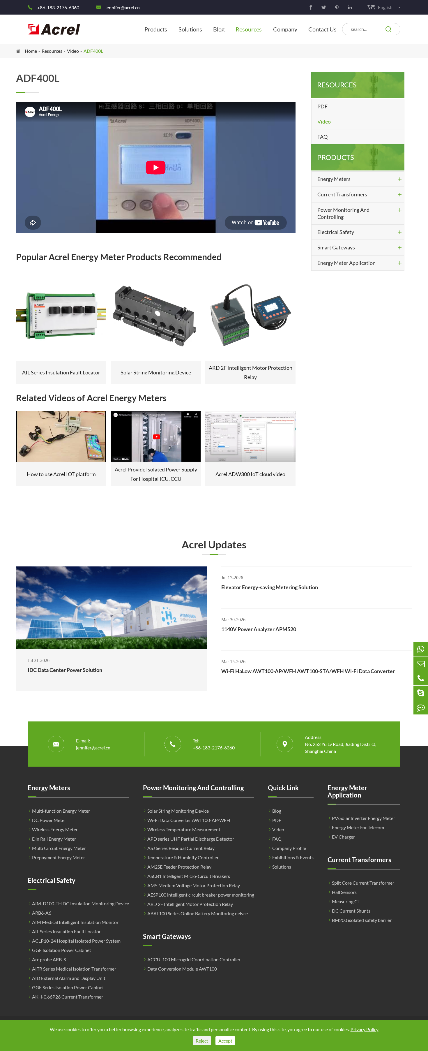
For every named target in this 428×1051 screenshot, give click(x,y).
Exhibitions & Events (293, 857)
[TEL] (420, 678)
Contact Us (322, 29)
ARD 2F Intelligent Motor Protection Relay (190, 904)
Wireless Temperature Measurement (183, 829)
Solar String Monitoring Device (178, 811)
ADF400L (93, 51)
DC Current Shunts (351, 910)
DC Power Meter (49, 820)
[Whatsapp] (420, 649)
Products (155, 29)
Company (285, 29)
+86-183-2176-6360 (58, 7)
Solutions (190, 29)
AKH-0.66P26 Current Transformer (67, 996)
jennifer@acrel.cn (122, 7)
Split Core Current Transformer (363, 882)
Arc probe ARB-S (49, 959)
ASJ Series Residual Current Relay (181, 848)
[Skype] (420, 693)
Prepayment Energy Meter (58, 857)
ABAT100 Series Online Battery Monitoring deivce (197, 913)
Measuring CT (346, 901)
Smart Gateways (336, 247)
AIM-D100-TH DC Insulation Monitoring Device (80, 903)
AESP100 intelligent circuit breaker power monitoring (200, 894)
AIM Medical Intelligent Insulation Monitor (75, 922)
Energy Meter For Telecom (358, 827)
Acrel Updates (214, 544)
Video (73, 51)
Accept (225, 1040)
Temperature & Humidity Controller (183, 857)
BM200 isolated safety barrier (362, 920)
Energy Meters (334, 179)
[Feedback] (420, 707)
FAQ (322, 136)
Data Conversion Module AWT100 (182, 968)
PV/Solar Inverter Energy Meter (363, 818)
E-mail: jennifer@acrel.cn (93, 744)
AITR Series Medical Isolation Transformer (74, 968)
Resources (249, 29)
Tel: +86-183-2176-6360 (214, 744)
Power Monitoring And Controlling (343, 213)
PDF (322, 106)
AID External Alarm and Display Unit (68, 978)
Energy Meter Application (346, 263)
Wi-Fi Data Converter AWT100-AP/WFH (188, 820)
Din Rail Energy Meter (54, 838)
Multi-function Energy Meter (61, 811)
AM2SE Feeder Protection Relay (179, 866)
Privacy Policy (365, 1029)
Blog (218, 29)
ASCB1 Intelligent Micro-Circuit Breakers (188, 876)
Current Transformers (342, 194)
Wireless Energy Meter (55, 829)
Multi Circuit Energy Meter (59, 848)
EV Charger (343, 836)
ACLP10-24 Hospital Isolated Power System (76, 940)
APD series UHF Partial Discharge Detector (190, 838)
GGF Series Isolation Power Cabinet (68, 987)
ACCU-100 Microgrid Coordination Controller (193, 959)
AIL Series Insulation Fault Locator (66, 931)
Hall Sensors (344, 892)
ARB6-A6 (41, 913)
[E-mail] (420, 663)
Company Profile (289, 848)
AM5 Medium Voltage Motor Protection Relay (193, 885)
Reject (202, 1040)
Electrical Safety (335, 232)
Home (31, 51)
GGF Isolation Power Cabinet (61, 950)
